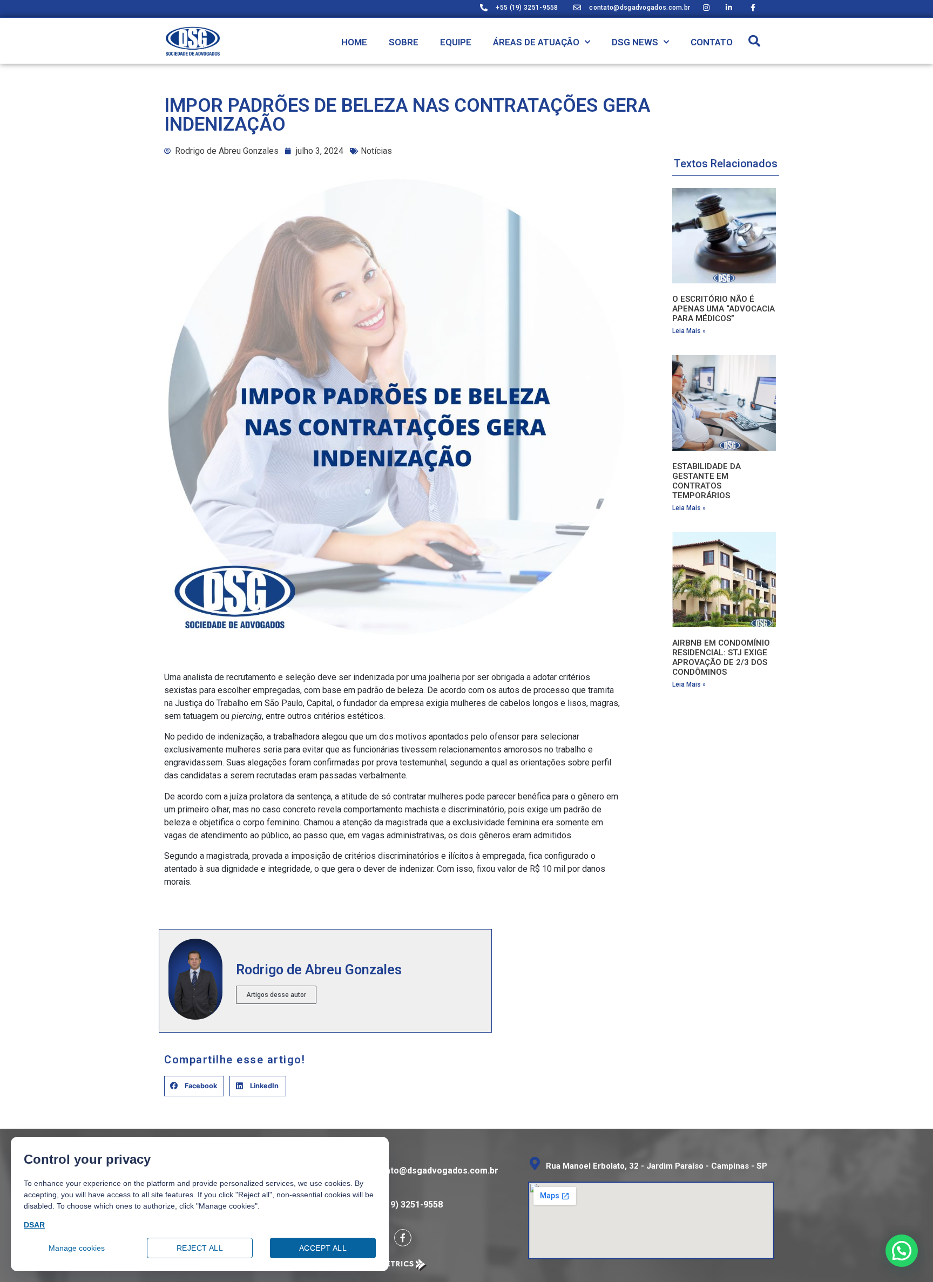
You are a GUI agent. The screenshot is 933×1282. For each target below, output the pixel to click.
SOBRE (403, 42)
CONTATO (712, 42)
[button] (754, 41)
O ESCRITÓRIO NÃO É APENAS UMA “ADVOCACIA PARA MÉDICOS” (723, 308)
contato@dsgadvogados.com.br (432, 1170)
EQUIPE (455, 42)
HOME (354, 42)
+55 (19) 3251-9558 (404, 1204)
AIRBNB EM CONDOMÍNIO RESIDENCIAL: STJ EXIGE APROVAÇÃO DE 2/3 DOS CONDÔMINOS (721, 657)
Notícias (376, 151)
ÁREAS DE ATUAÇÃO (536, 42)
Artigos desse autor (276, 995)
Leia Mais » (689, 331)
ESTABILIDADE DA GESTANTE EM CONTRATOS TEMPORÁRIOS (706, 481)
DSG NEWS (635, 42)
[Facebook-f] (402, 1237)
